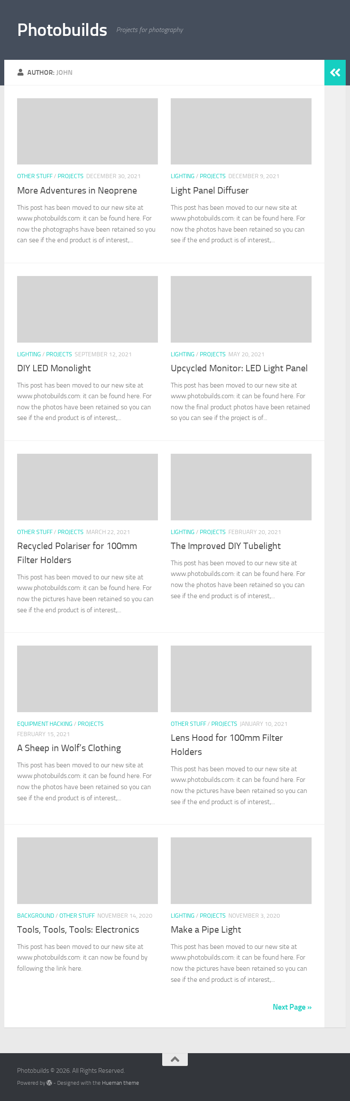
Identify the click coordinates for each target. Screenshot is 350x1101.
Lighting (183, 176)
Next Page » (292, 1007)
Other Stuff (34, 176)
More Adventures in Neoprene (77, 190)
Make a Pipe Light (206, 929)
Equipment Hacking (45, 724)
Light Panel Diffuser (210, 190)
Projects (71, 176)
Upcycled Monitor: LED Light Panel (239, 368)
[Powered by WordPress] (49, 1083)
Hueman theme (120, 1083)
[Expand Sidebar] (335, 72)
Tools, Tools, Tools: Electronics (78, 929)
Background (35, 915)
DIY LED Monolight (54, 368)
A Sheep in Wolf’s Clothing (69, 748)
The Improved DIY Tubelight (226, 546)
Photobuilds (62, 30)
